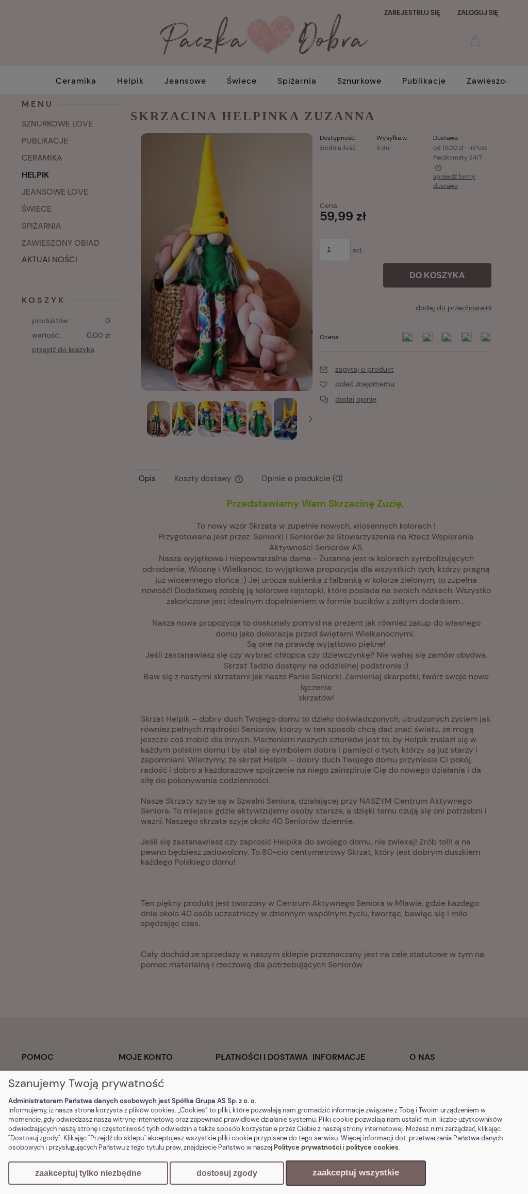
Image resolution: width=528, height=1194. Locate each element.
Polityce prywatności (307, 1147)
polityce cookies (372, 1147)
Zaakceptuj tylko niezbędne (88, 1173)
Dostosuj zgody (226, 1173)
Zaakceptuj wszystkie (355, 1172)
